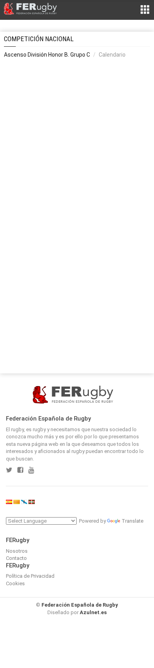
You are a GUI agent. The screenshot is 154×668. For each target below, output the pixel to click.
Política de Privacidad (30, 576)
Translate (132, 521)
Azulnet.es (93, 612)
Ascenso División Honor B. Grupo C (47, 54)
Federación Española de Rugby (79, 605)
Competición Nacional (38, 39)
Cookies (15, 583)
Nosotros (17, 551)
